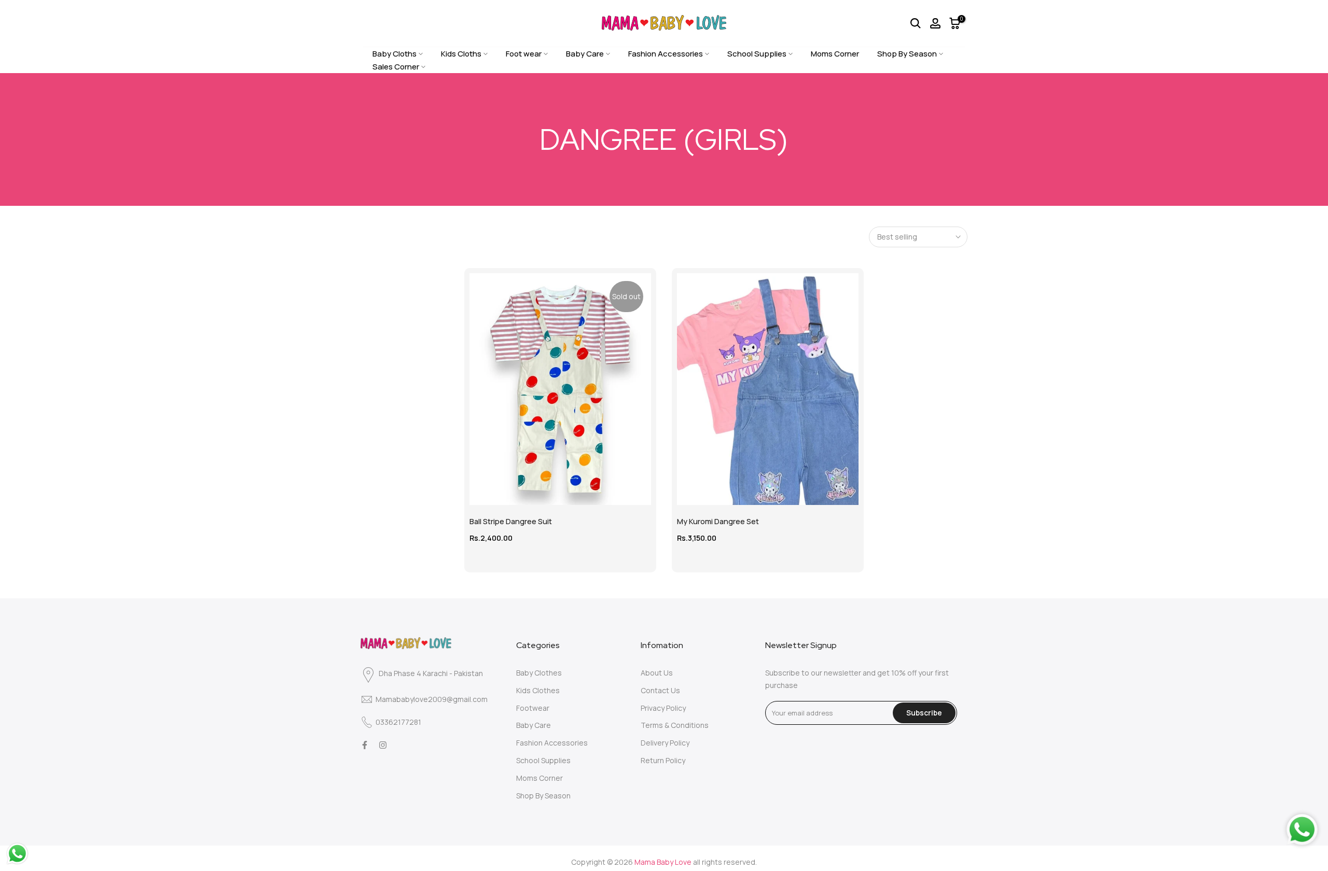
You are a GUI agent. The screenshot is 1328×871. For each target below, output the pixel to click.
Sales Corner (395, 66)
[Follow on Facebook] (365, 745)
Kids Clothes (538, 690)
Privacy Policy (663, 708)
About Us (657, 673)
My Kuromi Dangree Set (718, 521)
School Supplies (756, 53)
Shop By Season (907, 53)
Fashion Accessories (665, 53)
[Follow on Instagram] (382, 745)
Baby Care (585, 53)
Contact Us (660, 690)
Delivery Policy (665, 743)
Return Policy (663, 760)
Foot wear (524, 53)
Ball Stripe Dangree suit (510, 521)
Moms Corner (835, 53)
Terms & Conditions (675, 725)
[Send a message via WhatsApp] (17, 853)
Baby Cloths (394, 53)
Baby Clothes (539, 673)
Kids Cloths (461, 53)
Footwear (532, 708)
